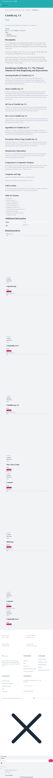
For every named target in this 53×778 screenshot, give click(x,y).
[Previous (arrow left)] (0, 768)
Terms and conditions (28, 671)
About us (26, 660)
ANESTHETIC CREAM (43, 670)
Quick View (9, 281)
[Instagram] (48, 1)
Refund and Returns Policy (30, 668)
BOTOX (40, 667)
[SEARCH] (51, 760)
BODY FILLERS (42, 659)
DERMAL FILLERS (42, 662)
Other (20, 30)
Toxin (3, 689)
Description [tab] (9, 34)
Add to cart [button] (8, 291)
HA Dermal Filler (6, 681)
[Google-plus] (50, 1)
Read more (9, 487)
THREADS (4, 691)
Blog (25, 663)
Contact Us (26, 666)
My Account (4, 756)
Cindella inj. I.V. (12, 405)
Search (3, 758)
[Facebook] (44, 1)
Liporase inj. (11, 286)
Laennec (9, 482)
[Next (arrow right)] (1, 768)
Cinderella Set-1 (12, 346)
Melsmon (10, 542)
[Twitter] (46, 1)
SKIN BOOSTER (42, 665)
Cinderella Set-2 (12, 619)
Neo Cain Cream (12, 465)
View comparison (9, 775)
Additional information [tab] (11, 36)
